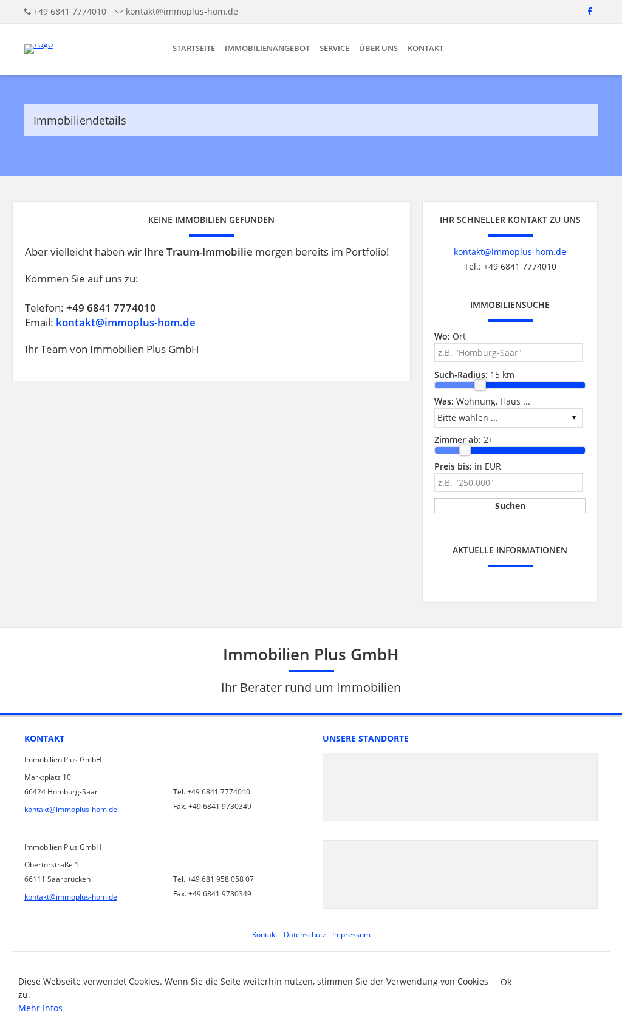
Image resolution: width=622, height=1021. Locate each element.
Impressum (351, 934)
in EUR (467, 466)
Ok (506, 982)
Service (334, 48)
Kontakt (425, 48)
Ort (450, 336)
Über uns (378, 48)
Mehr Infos (40, 1008)
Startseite (194, 48)
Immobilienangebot (267, 48)
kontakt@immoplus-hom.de (182, 11)
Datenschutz (305, 934)
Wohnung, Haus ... (482, 401)
